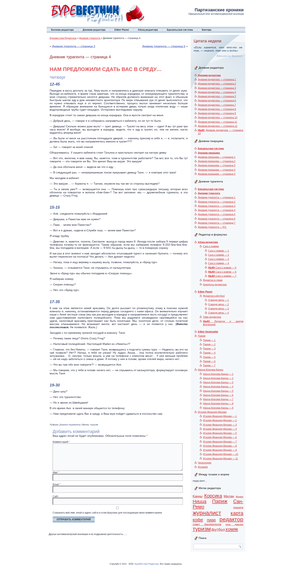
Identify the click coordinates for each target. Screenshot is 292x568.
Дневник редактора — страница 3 (217, 88)
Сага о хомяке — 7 (222, 276)
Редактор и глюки (212, 280)
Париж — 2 (209, 344)
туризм (94, 424)
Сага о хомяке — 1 (218, 250)
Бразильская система (180, 29)
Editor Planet (121, 29)
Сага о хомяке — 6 (222, 271)
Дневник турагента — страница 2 (216, 201)
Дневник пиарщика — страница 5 (216, 174)
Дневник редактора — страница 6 (217, 100)
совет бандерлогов (207, 524)
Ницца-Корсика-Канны (210, 369)
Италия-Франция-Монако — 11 (220, 458)
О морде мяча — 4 (218, 312)
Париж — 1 (209, 340)
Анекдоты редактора (215, 284)
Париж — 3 (209, 348)
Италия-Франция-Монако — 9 (220, 450)
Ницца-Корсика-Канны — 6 (218, 395)
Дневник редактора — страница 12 (217, 126)
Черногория (204, 462)
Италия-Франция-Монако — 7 (220, 441)
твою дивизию (234, 524)
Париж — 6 (209, 361)
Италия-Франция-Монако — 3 (220, 424)
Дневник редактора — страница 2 (217, 83)
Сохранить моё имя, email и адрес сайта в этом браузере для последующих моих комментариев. (107, 512)
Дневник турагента (89, 38)
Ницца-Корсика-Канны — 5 (218, 391)
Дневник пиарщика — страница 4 (216, 169)
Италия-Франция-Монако (212, 412)
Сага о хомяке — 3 (218, 259)
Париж (201, 336)
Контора (206, 29)
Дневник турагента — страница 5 (163, 46)
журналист (207, 513)
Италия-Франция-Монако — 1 (220, 416)
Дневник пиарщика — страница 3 (216, 165)
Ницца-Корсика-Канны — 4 (218, 386)
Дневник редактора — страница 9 (217, 113)
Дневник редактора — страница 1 (217, 79)
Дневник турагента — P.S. (212, 227)
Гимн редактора (212, 317)
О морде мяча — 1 (218, 300)
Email (56, 484)
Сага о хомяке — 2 (218, 255)
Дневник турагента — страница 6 (216, 218)
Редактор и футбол (214, 296)
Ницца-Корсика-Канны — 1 (218, 374)
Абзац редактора (148, 29)
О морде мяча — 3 (218, 308)
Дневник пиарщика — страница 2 (216, 161)
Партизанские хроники (219, 9)
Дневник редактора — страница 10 (217, 117)
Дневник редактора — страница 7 (217, 105)
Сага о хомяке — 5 (222, 267)
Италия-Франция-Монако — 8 (220, 445)
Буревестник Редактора (63, 38)
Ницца (199, 501)
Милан (229, 496)
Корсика (213, 495)
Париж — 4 (209, 352)
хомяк (231, 529)
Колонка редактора (62, 29)
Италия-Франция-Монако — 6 (220, 437)
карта (237, 513)
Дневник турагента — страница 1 (216, 197)
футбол (218, 529)
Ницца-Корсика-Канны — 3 (218, 382)
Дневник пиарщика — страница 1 (216, 157)
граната (238, 507)
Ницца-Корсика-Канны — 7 (218, 399)
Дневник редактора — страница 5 (217, 96)
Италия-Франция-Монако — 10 (220, 454)
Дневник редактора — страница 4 (217, 92)
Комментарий (61, 442)
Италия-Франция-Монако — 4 (220, 429)
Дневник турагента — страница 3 (73, 46)
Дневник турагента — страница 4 (216, 210)
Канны (197, 496)
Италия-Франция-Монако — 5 (220, 433)
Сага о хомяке (211, 246)
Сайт (55, 496)
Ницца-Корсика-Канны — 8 (218, 403)
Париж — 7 (209, 365)
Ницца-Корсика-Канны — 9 (218, 408)
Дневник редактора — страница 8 (217, 109)
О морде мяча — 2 (218, 304)
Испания (203, 467)
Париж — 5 (209, 357)
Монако (239, 496)
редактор (231, 519)
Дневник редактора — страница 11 (217, 122)
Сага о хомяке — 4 (218, 263)
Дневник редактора (94, 29)
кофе (198, 519)
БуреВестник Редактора (146, 564)
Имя (56, 472)
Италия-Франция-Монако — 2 (220, 420)
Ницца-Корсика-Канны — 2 (218, 378)
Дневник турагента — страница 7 (216, 223)
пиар (211, 520)
